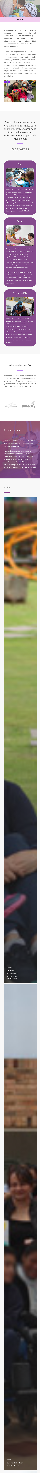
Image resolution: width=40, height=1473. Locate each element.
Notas (9, 967)
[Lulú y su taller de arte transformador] (20, 1227)
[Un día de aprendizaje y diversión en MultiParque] (20, 740)
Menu (21, 19)
